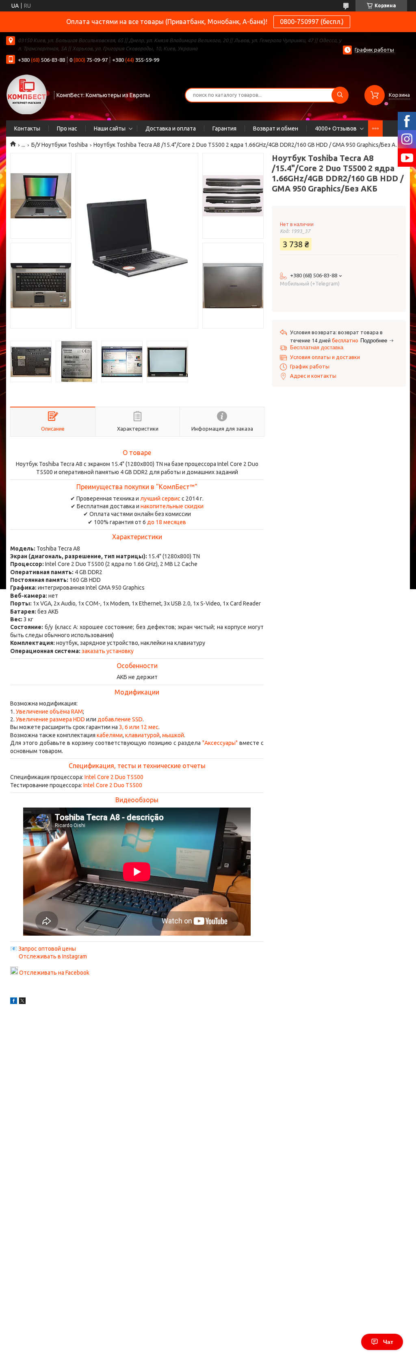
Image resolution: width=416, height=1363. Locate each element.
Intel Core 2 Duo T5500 (113, 777)
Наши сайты (110, 128)
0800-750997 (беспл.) (312, 21)
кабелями (110, 735)
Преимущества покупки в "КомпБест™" (136, 486)
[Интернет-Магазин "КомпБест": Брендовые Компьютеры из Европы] (26, 94)
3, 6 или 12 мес (138, 727)
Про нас (67, 128)
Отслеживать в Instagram (53, 956)
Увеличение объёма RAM (49, 711)
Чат (388, 1342)
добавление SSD (120, 719)
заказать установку (108, 651)
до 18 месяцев (166, 522)
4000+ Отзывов (336, 128)
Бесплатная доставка (316, 347)
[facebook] (13, 1002)
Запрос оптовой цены (47, 948)
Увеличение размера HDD (50, 719)
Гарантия (224, 128)
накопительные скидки (172, 506)
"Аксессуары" (220, 743)
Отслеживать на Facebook (54, 972)
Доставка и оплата (170, 128)
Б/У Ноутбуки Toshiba (59, 145)
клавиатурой (142, 735)
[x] (22, 1002)
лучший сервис (160, 498)
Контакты (27, 128)
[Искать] (340, 95)
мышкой (173, 735)
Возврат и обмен (275, 128)
